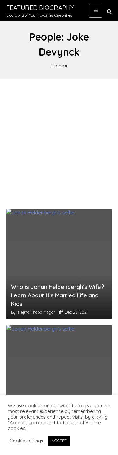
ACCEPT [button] (59, 440)
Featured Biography (40, 8)
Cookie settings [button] (26, 441)
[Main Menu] (95, 11)
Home (57, 65)
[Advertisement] (59, 140)
